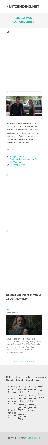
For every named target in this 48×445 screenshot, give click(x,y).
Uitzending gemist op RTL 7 (22, 407)
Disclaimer (42, 398)
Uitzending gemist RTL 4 (19, 165)
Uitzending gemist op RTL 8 (22, 416)
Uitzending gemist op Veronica (32, 407)
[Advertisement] (24, 64)
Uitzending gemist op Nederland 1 (12, 391)
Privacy (41, 390)
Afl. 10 (10, 309)
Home (40, 387)
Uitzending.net (32, 438)
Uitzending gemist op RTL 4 (22, 389)
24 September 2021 (18, 157)
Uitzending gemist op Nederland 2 (12, 402)
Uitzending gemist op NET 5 (32, 389)
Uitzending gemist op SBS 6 (32, 398)
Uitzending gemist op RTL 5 (22, 398)
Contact (41, 394)
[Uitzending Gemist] (24, 6)
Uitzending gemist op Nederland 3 (12, 414)
